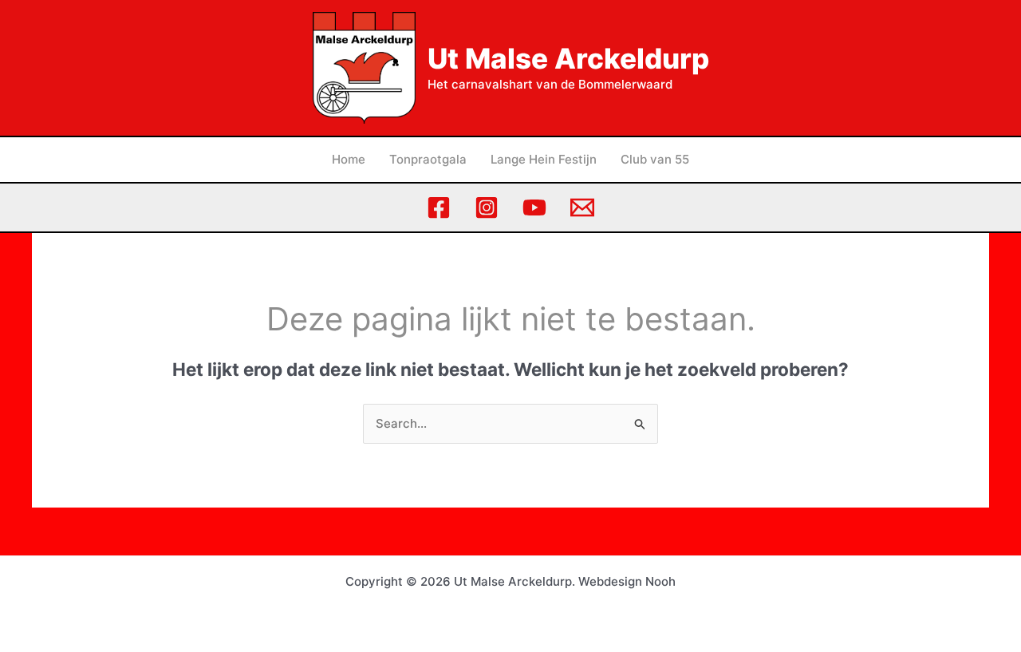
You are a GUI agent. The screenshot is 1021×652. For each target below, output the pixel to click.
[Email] (582, 207)
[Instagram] (487, 207)
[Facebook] (439, 207)
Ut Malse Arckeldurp (568, 58)
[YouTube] (534, 207)
